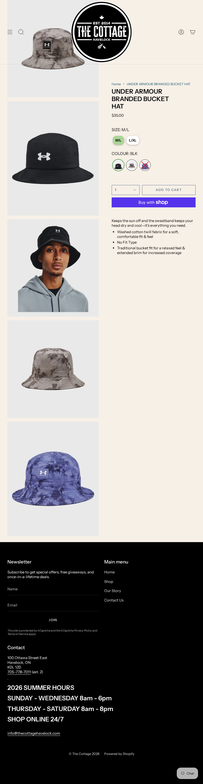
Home (116, 84)
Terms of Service (17, 634)
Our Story (112, 590)
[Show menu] (10, 32)
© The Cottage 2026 (84, 754)
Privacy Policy (83, 630)
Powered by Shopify (119, 754)
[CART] (192, 32)
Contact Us (114, 600)
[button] (21, 32)
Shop (108, 581)
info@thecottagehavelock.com (33, 733)
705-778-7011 (19, 672)
